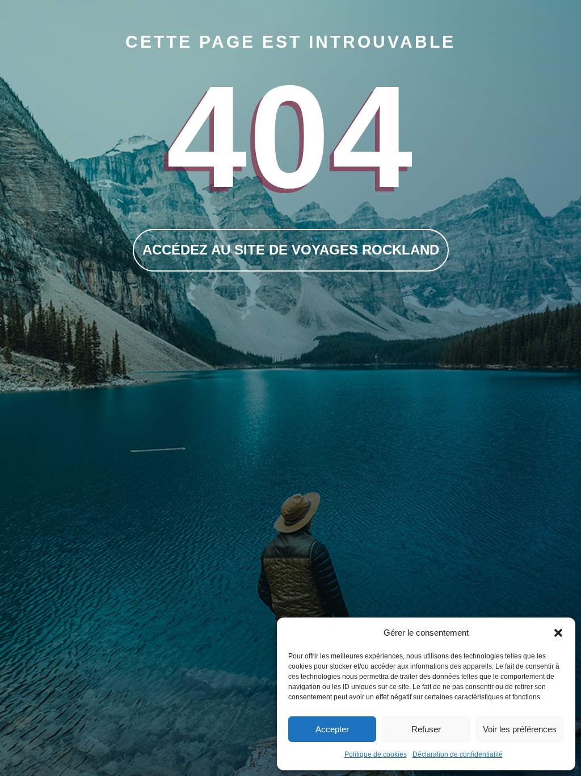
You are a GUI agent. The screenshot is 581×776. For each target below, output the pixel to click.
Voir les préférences (520, 729)
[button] (558, 633)
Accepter (332, 729)
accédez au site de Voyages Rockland (290, 249)
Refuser (426, 729)
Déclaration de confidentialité (457, 754)
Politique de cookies (375, 754)
